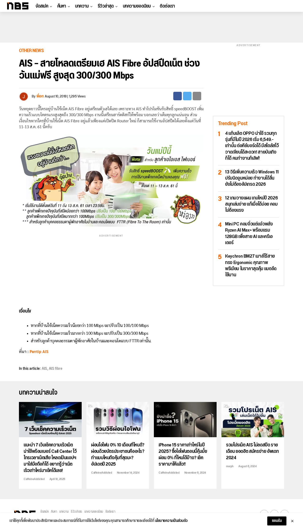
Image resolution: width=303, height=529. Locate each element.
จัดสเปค (42, 6)
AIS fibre (55, 368)
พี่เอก (40, 96)
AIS (45, 352)
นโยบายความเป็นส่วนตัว (171, 521)
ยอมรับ (277, 521)
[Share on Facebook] (177, 96)
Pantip (35, 352)
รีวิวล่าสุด (106, 6)
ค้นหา (61, 6)
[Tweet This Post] (187, 96)
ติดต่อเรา (167, 6)
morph (230, 466)
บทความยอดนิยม (137, 6)
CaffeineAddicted (34, 479)
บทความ (82, 6)
